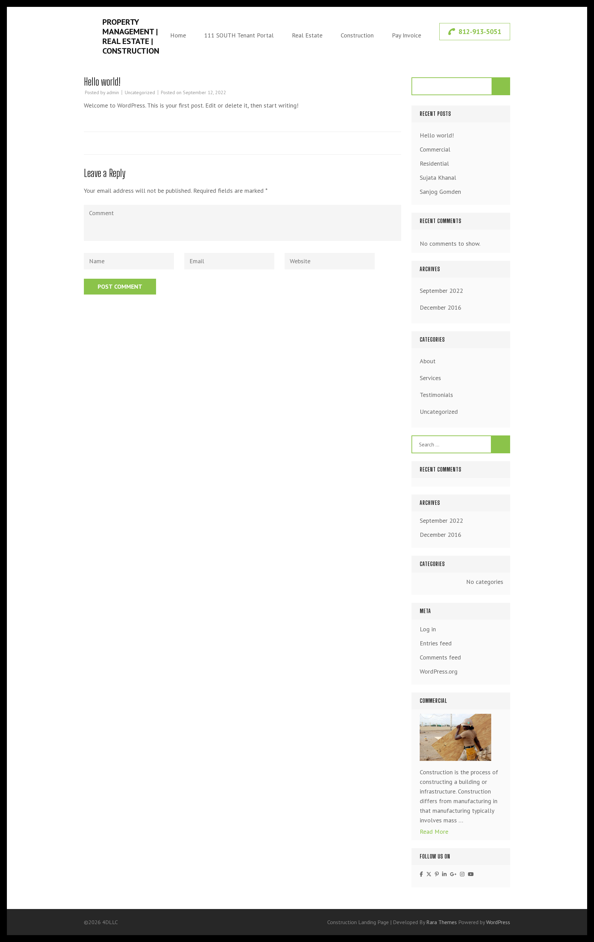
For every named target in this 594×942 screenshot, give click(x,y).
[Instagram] (462, 874)
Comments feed (440, 657)
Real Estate (307, 35)
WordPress (498, 922)
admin (113, 92)
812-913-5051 (480, 31)
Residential (434, 163)
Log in (428, 629)
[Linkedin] (444, 874)
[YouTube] (471, 874)
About (428, 361)
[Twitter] (428, 874)
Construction (357, 35)
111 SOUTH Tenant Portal (239, 35)
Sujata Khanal (438, 177)
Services (430, 378)
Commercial (435, 149)
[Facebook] (421, 874)
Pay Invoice (406, 35)
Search (501, 86)
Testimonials (436, 395)
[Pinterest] (437, 874)
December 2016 (440, 307)
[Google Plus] (453, 874)
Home (178, 35)
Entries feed (436, 643)
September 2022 (441, 291)
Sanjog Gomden (440, 192)
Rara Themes (442, 922)
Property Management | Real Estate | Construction (130, 36)
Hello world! (437, 135)
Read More (434, 831)
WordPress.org (439, 671)
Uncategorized (140, 92)
